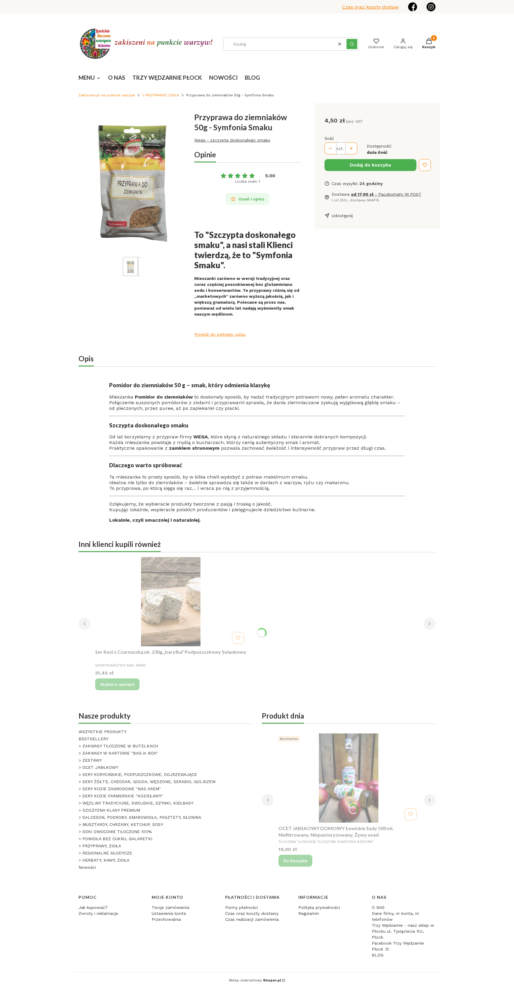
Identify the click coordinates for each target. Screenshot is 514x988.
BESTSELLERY (93, 738)
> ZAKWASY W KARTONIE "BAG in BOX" (118, 753)
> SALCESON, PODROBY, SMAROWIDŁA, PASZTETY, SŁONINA (140, 817)
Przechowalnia (166, 919)
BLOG (377, 955)
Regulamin (308, 913)
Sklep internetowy (255, 980)
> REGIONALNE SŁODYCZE (105, 853)
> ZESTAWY (90, 760)
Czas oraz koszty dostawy (251, 913)
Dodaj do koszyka (370, 165)
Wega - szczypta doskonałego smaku (232, 140)
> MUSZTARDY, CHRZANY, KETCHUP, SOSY (121, 824)
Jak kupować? (93, 907)
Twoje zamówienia (170, 907)
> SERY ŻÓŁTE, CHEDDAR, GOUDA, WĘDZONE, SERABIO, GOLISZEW (147, 781)
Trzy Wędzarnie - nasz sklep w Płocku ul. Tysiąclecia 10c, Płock (403, 931)
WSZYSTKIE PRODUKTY (102, 731)
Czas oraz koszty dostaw (370, 7)
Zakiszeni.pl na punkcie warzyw (107, 95)
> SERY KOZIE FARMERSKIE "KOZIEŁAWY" (121, 795)
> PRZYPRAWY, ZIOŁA (160, 95)
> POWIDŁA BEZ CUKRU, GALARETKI (115, 838)
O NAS (378, 907)
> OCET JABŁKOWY (98, 767)
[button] (352, 44)
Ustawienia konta (169, 913)
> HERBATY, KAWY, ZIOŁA (104, 860)
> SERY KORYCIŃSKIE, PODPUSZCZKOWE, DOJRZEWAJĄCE (138, 774)
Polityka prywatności (319, 907)
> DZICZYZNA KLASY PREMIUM (109, 810)
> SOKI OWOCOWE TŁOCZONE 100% (115, 831)
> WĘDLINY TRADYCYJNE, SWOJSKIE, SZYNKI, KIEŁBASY (136, 803)
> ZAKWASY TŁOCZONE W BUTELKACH (118, 746)
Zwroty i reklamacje (98, 913)
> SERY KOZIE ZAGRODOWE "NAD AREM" (120, 788)
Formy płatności (241, 907)
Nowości (87, 867)
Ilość (329, 138)
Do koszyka (295, 860)
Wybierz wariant (117, 684)
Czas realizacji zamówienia (252, 919)
